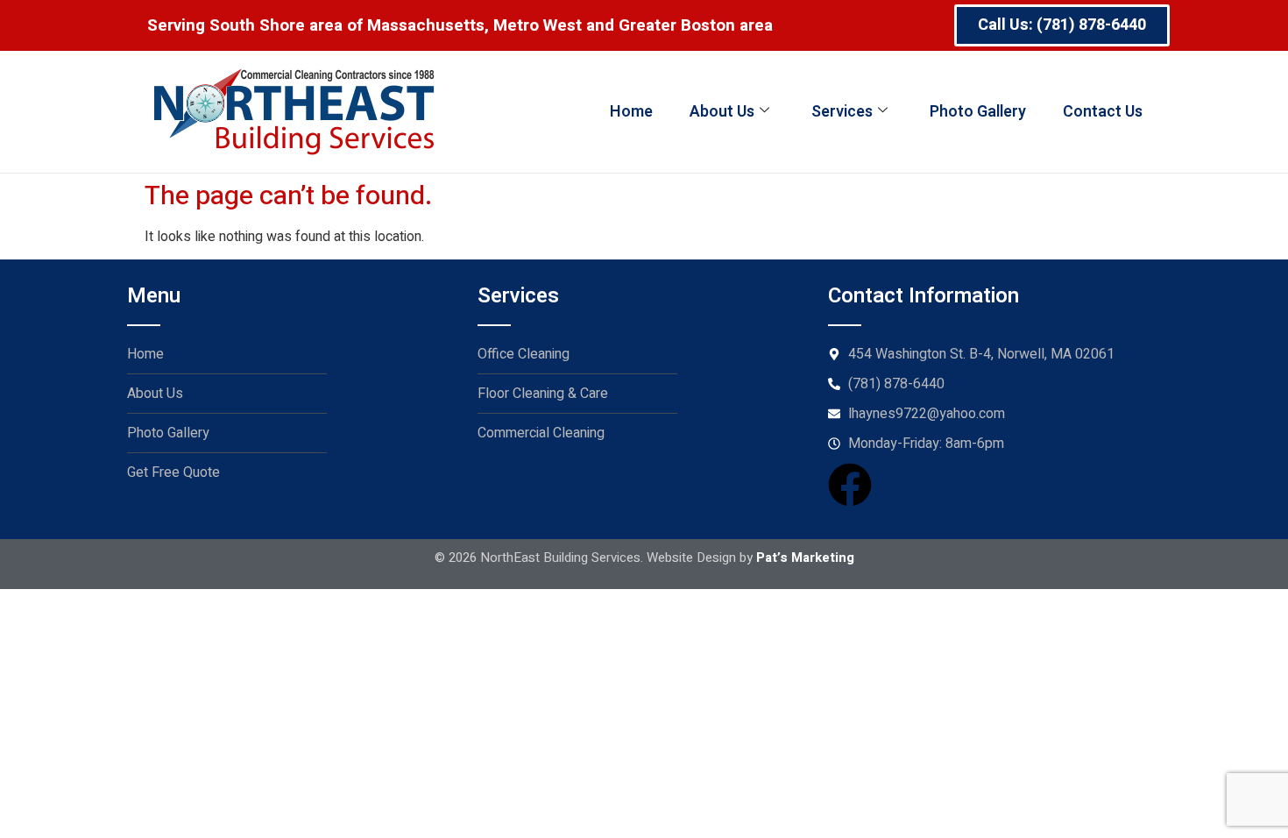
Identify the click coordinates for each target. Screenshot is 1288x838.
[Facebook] (850, 485)
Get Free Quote (173, 472)
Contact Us (1103, 112)
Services (842, 112)
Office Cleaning (524, 354)
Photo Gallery (978, 112)
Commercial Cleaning (541, 433)
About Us (722, 112)
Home (631, 112)
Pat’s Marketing (805, 557)
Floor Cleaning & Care (543, 393)
